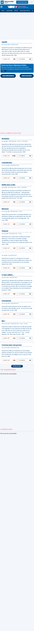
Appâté (4, 42)
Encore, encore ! (17, 366)
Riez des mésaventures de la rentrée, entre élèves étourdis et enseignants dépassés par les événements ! (16, 68)
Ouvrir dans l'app (22, 2)
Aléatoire (9, 10)
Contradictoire (7, 163)
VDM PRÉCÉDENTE (8, 76)
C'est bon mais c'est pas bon (12, 345)
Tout (3, 10)
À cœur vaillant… (8, 275)
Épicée (16, 10)
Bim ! (3, 321)
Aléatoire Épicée (25, 10)
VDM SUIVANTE (27, 76)
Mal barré (5, 209)
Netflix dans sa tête (8, 185)
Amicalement (6, 301)
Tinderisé (5, 231)
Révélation (5, 139)
